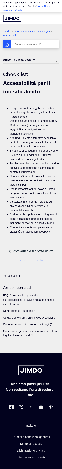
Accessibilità (10, 35)
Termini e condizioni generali (31, 437)
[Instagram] (31, 408)
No (41, 260)
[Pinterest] (51, 408)
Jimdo (6, 31)
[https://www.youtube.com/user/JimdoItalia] (41, 408)
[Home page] (12, 18)
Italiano (31, 425)
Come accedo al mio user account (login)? (28, 324)
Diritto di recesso (31, 443)
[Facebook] (11, 408)
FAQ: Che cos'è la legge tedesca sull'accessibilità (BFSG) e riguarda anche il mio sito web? (28, 299)
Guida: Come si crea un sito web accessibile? (30, 317)
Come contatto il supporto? (19, 310)
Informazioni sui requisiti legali (32, 31)
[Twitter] (21, 408)
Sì (24, 260)
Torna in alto (10, 275)
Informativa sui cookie (31, 457)
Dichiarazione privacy (31, 450)
